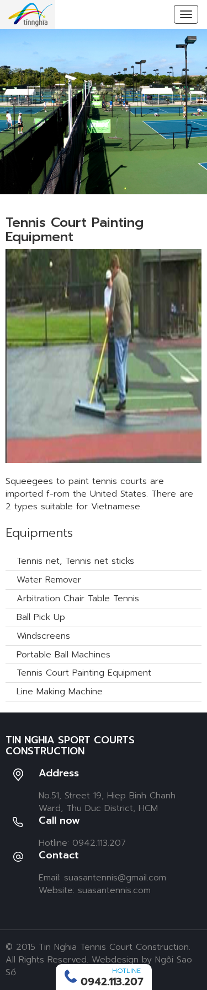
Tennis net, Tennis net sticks (75, 561)
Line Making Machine (60, 691)
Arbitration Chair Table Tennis (78, 598)
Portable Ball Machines (63, 654)
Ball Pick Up (41, 617)
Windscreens (43, 636)
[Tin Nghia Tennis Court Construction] (30, 14)
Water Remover (49, 579)
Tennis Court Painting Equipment (84, 672)
